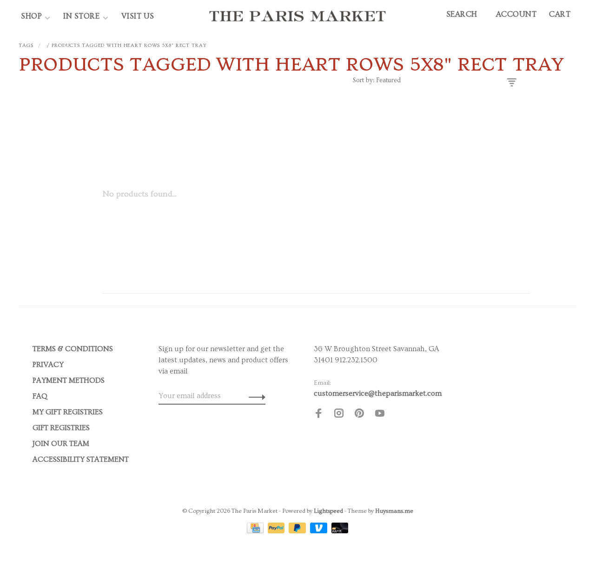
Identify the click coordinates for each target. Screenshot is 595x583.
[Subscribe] (254, 396)
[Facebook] (318, 415)
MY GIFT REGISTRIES (68, 412)
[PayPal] (277, 531)
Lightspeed (328, 511)
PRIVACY (48, 364)
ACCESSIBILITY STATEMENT (81, 459)
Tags (26, 45)
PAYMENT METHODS (69, 380)
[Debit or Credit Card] (340, 531)
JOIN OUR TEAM (61, 443)
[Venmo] (319, 531)
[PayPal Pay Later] (298, 531)
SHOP (31, 16)
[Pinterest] (359, 415)
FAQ (40, 396)
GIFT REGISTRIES (61, 428)
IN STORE (82, 16)
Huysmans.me (394, 511)
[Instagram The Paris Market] (339, 415)
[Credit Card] (256, 531)
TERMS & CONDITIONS (73, 349)
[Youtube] (379, 415)
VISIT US (137, 16)
